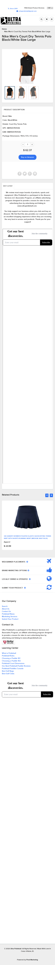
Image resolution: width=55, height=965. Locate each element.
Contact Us (6, 611)
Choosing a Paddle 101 (11, 658)
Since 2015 (14, 8)
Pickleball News (8, 614)
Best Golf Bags (8, 671)
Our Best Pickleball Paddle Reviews (16, 666)
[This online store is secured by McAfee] (8, 642)
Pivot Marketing (32, 960)
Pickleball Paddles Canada (12, 668)
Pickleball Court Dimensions (13, 663)
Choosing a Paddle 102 (11, 661)
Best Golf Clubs (8, 674)
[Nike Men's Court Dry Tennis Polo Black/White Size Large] (27, 68)
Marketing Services (9, 616)
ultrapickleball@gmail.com (28, 11)
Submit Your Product (10, 619)
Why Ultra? (8, 186)
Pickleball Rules (8, 656)
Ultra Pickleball (15, 949)
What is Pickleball (9, 653)
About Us (5, 609)
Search (5, 606)
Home (4, 29)
